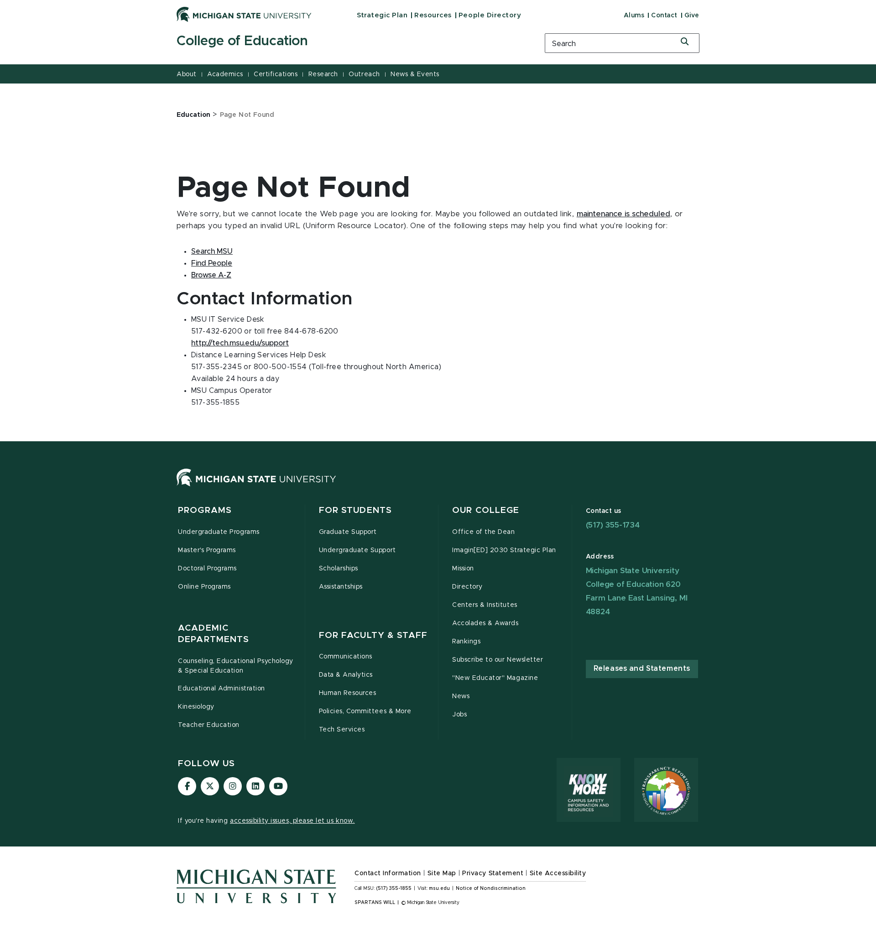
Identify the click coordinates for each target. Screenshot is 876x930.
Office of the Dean (483, 532)
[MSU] (256, 486)
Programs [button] (205, 510)
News (460, 696)
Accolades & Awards (485, 623)
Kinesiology (196, 707)
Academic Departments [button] (213, 634)
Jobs (459, 714)
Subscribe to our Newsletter (497, 660)
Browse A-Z (211, 275)
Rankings (466, 641)
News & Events (415, 74)
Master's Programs (207, 550)
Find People (211, 263)
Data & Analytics (346, 675)
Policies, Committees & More (365, 711)
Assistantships (341, 587)
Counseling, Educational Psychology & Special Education (235, 666)
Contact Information (388, 873)
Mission (463, 568)
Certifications (275, 74)
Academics (225, 74)
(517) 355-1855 (394, 888)
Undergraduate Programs (219, 532)
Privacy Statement (492, 873)
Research (323, 74)
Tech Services (342, 729)
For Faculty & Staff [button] (373, 635)
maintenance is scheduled (623, 214)
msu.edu (439, 888)
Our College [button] (485, 510)
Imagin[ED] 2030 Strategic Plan (504, 550)
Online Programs (204, 587)
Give (691, 15)
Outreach (364, 74)
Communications (345, 656)
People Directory (490, 15)
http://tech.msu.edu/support (240, 343)
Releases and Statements (642, 668)
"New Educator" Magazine (495, 678)
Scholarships (338, 568)
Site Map (442, 873)
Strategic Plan (382, 15)
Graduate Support (348, 532)
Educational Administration (221, 688)
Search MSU (212, 251)
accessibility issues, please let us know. (292, 821)
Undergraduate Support (357, 550)
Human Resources (347, 693)
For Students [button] (355, 510)
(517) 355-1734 (613, 525)
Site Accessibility (558, 873)
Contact (664, 15)
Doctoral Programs (207, 568)
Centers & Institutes (484, 605)
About (187, 74)
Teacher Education (209, 725)
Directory (467, 587)
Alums (634, 15)
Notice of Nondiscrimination (491, 888)
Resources (433, 15)
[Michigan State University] (244, 14)
